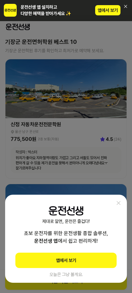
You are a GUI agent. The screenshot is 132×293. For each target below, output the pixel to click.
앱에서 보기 (108, 10)
